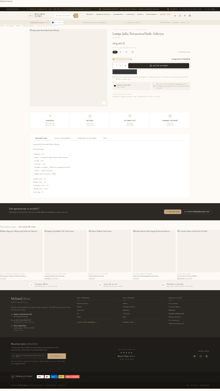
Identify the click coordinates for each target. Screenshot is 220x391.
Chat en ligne (173, 212)
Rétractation (172, 310)
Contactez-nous (179, 84)
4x (126, 52)
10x (132, 52)
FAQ (105, 138)
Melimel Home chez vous (176, 323)
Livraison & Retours (86, 138)
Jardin (124, 317)
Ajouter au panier (160, 65)
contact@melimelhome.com (198, 212)
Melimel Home (6, 1)
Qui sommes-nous (174, 320)
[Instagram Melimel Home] (200, 356)
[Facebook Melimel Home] (194, 356)
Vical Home (176, 22)
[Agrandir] (104, 103)
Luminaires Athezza (28, 26)
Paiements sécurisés (174, 317)
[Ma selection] (175, 15)
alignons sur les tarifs (164, 86)
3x (121, 52)
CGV (187, 385)
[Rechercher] (76, 15)
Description (41, 138)
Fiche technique (62, 138)
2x (115, 52)
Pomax (79, 317)
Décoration (126, 310)
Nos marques (10, 26)
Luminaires (126, 313)
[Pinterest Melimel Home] (206, 356)
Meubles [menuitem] (89, 14)
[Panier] (189, 15)
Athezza (183, 22)
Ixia (189, 22)
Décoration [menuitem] (118, 14)
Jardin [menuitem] (140, 14)
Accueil (2, 26)
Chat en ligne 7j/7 (23, 320)
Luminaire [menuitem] (130, 14)
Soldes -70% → (129, 322)
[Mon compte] (185, 15)
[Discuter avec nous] (180, 15)
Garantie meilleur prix (176, 313)
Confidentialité (204, 385)
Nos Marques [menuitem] (151, 14)
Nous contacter (173, 303)
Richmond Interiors (165, 22)
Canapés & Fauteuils (129, 307)
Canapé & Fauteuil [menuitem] (103, 14)
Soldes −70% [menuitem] (165, 14)
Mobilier (125, 303)
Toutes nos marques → (87, 322)
